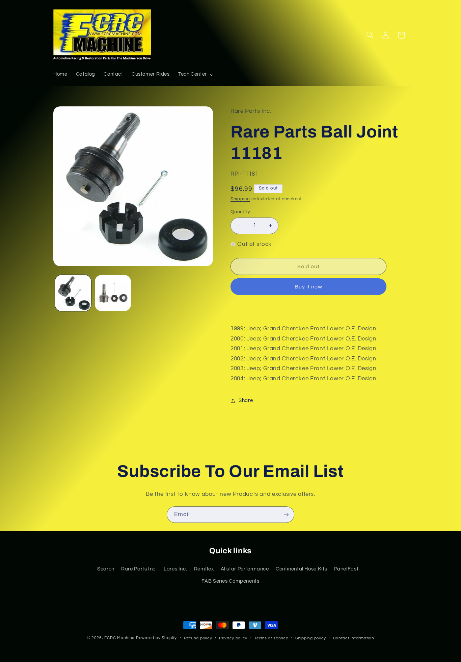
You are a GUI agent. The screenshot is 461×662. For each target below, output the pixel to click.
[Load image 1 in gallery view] (73, 293)
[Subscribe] (286, 514)
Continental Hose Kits (301, 568)
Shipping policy (310, 638)
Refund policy (198, 638)
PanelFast (346, 568)
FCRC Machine (119, 638)
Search (105, 568)
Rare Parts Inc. (139, 568)
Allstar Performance (245, 568)
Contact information (353, 638)
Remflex (204, 568)
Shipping (240, 199)
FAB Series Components (230, 580)
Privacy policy (233, 638)
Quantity (240, 212)
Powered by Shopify (156, 638)
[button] (195, 74)
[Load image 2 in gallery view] (113, 293)
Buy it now (309, 286)
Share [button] (246, 400)
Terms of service (271, 638)
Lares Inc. (175, 568)
